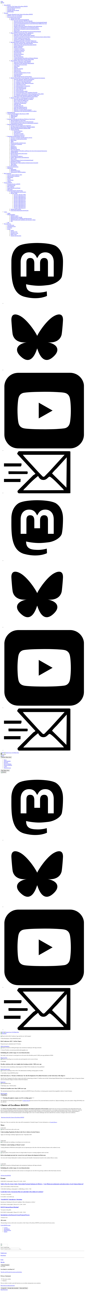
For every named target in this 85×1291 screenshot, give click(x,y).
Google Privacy (53, 1122)
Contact (6, 1227)
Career (5, 211)
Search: (2, 1248)
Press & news (3, 1255)
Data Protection (7, 1230)
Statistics (5, 1280)
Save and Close (23, 1288)
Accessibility (7, 1229)
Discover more (4, 1057)
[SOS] (2, 752)
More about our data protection (8, 1285)
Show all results (5, 1265)
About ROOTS (7, 5)
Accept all (3, 1288)
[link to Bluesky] (37, 370)
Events (2, 1259)
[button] (1, 754)
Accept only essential (13, 1288)
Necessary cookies (7, 1279)
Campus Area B (26, 1100)
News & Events (7, 223)
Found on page (4, 1252)
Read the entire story (5, 1069)
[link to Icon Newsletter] (37, 493)
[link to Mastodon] (37, 303)
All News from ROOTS (6, 1175)
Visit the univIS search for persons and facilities (11, 1272)
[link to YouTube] (44, 450)
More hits (2, 1262)
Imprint (5, 1231)
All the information (5, 1046)
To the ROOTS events (5, 1225)
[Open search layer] (3, 772)
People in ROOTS (8, 182)
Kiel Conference (7, 173)
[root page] (2, 2)
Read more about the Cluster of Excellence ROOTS (12, 1117)
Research (6, 13)
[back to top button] (1, 1243)
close (2, 1)
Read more (3, 1082)
